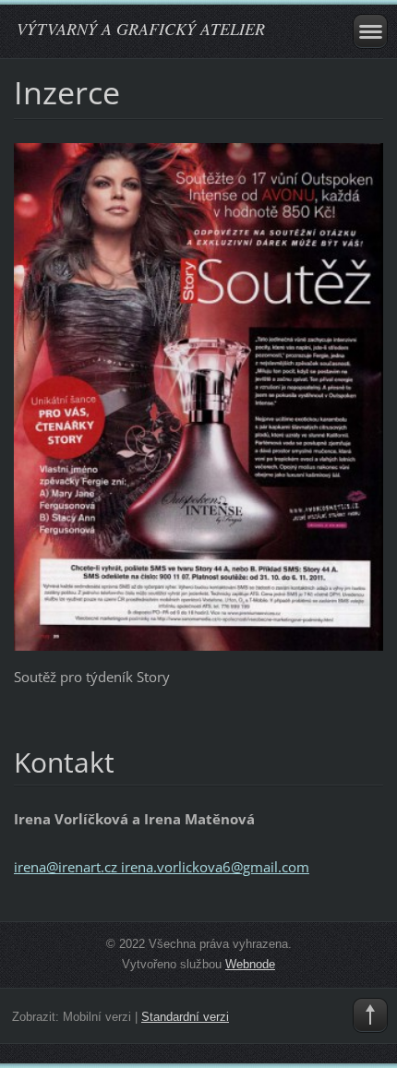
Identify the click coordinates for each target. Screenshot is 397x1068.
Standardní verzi (185, 1017)
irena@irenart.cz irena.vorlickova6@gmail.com (161, 867)
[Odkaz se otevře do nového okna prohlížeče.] (198, 395)
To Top (370, 1015)
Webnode (250, 964)
